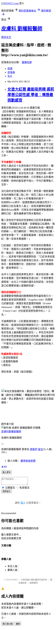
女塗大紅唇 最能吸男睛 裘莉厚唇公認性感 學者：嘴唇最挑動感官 (30, 94)
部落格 (11, 72)
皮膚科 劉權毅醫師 (21, 28)
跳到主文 (6, 37)
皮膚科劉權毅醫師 (11, 431)
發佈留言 (6, 491)
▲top (4, 466)
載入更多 (6, 472)
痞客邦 (33, 449)
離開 (18, 624)
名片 (9, 76)
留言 (40, 449)
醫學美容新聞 (28, 460)
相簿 (9, 68)
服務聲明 (34, 583)
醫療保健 (27, 62)
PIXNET (14, 580)
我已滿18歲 (7, 624)
